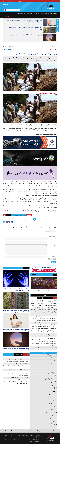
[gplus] (9, 222)
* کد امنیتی (54, 256)
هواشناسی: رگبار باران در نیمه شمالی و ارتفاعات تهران (18, 377)
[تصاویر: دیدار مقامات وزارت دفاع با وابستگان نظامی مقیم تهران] (44, 283)
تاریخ (40, 431)
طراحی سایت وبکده (52, 406)
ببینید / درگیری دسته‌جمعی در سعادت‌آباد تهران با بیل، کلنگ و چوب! (43, 348)
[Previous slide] (35, 274)
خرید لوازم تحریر (53, 364)
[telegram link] (9, 431)
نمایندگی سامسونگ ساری (51, 379)
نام (55, 238)
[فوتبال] (57, 26)
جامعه (51, 49)
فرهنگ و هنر (24, 431)
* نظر (55, 245)
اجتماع (55, 49)
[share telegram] (6, 16)
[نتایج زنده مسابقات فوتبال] (57, 31)
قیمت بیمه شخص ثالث (51, 400)
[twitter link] (6, 431)
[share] (3, 16)
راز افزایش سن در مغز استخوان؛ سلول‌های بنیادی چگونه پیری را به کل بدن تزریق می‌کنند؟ (16, 289)
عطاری (55, 376)
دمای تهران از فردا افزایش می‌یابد (22, 363)
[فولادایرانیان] (30, 142)
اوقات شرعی (15, 1)
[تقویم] (57, 28)
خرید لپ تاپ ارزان (52, 367)
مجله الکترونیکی (11, 435)
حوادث (19, 431)
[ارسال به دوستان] (6, 49)
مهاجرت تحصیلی (53, 394)
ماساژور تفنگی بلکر (53, 373)
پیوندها (23, 1)
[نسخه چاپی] (4, 49)
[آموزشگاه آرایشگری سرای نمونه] (30, 173)
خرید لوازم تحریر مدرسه (51, 358)
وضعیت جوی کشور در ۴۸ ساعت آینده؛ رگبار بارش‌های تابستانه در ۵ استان (15, 366)
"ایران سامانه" (32, 441)
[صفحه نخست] (57, 21)
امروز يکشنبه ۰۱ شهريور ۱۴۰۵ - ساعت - (49, 13)
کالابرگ (55, 388)
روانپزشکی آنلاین (53, 424)
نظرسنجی (4, 1)
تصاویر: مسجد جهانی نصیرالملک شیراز (21, 357)
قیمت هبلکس (53, 397)
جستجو (38, 437)
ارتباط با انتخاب (28, 1)
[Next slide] (32, 274)
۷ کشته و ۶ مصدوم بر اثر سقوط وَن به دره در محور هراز (17, 359)
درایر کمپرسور (54, 385)
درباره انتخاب (38, 435)
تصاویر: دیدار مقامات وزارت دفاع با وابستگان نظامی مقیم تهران (44, 290)
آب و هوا (19, 1)
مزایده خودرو (54, 409)
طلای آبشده (54, 421)
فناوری (29, 431)
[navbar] (58, 13)
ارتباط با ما (32, 435)
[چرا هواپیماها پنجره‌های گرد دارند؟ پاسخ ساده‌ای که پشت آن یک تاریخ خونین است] (16, 339)
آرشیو (35, 437)
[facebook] (7, 222)
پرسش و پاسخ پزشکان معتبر (50, 355)
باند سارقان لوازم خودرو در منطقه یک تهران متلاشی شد (17, 361)
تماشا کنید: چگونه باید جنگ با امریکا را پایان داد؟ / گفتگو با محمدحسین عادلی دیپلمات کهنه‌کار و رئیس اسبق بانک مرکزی (24, 21)
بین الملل (44, 431)
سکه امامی (54, 415)
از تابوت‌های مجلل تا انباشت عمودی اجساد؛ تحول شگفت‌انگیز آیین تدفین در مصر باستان (25, 28)
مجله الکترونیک (9, 1)
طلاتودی (55, 391)
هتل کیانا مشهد (53, 370)
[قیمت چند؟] (57, 23)
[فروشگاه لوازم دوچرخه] (30, 158)
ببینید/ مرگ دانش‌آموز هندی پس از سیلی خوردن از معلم (45, 322)
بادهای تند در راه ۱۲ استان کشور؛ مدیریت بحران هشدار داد (17, 369)
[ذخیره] (9, 49)
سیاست (48, 431)
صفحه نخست (54, 431)
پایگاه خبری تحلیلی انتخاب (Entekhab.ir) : (48, 93)
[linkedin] (12, 222)
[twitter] (4, 222)
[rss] (9, 16)
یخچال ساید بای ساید (52, 361)
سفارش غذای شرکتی (52, 403)
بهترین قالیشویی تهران (51, 412)
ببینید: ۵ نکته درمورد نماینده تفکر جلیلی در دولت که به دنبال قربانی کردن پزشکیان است (43, 335)
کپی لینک (29, 215)
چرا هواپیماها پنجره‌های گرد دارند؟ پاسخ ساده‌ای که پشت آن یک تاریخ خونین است (24, 35)
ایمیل (55, 242)
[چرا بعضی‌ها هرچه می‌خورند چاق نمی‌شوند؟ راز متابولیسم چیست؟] (16, 320)
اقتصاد (36, 431)
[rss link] (11, 431)
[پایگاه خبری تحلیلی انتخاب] (51, 6)
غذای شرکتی (54, 382)
